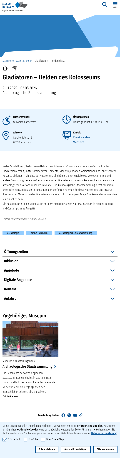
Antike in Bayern (39, 232)
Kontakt (77, 132)
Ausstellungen (24, 60)
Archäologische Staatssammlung (75, 232)
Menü (115, 7)
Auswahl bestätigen (75, 449)
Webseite (78, 142)
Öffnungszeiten (81, 116)
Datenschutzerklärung (104, 433)
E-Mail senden (81, 137)
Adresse (17, 132)
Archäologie (13, 232)
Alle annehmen (105, 449)
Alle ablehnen (47, 449)
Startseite (8, 60)
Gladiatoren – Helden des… (50, 60)
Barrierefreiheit (21, 116)
